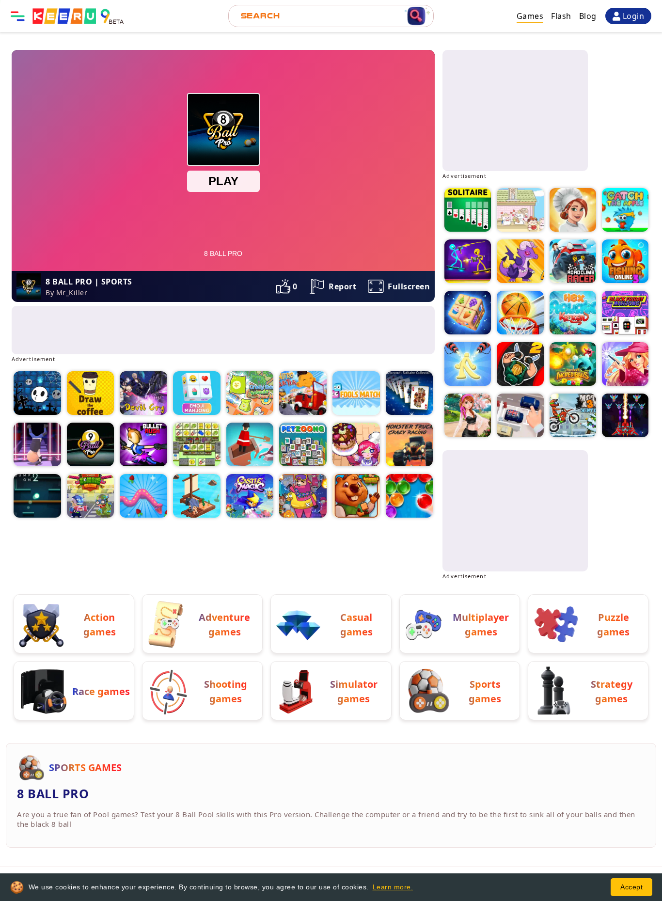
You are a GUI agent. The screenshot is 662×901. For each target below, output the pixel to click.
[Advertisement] (186, 330)
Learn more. (393, 887)
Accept (631, 887)
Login (634, 16)
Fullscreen (409, 286)
